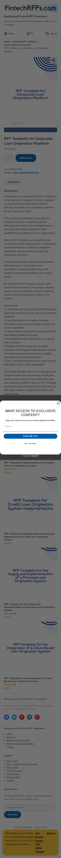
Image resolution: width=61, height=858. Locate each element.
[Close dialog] (58, 403)
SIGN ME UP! (30, 436)
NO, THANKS (30, 444)
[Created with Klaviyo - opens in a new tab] (30, 455)
